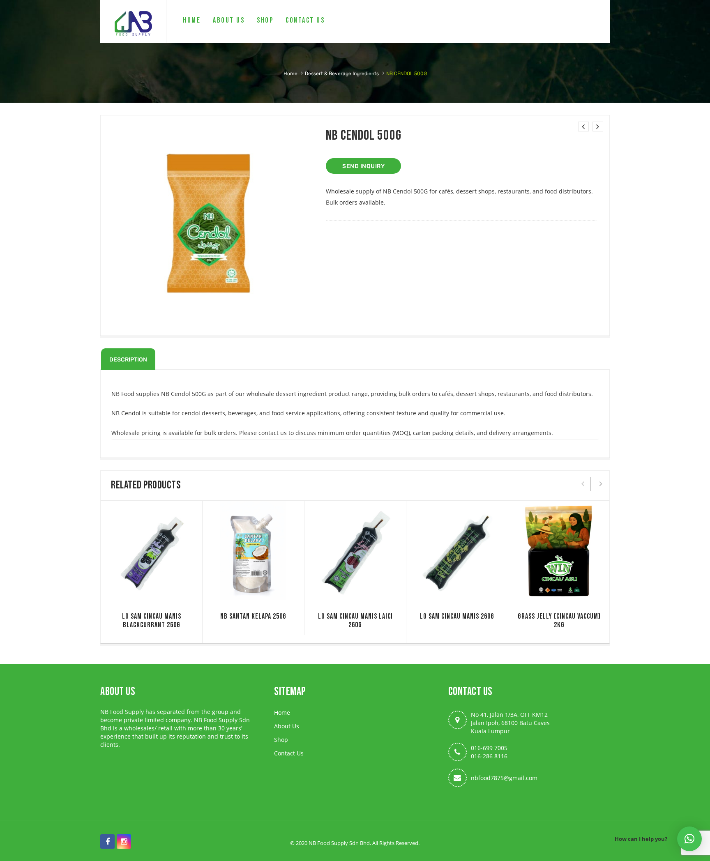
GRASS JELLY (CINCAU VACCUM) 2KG (559, 620)
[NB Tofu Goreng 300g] (597, 126)
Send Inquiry (363, 166)
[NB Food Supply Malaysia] (133, 21)
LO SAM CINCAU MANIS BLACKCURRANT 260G (151, 620)
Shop (281, 740)
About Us (286, 726)
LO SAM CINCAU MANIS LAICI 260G (355, 620)
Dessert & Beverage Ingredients (342, 73)
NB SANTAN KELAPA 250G (253, 616)
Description (128, 359)
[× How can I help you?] (689, 838)
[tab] (128, 359)
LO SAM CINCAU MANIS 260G (457, 616)
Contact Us (289, 753)
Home (290, 73)
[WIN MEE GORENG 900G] (583, 126)
